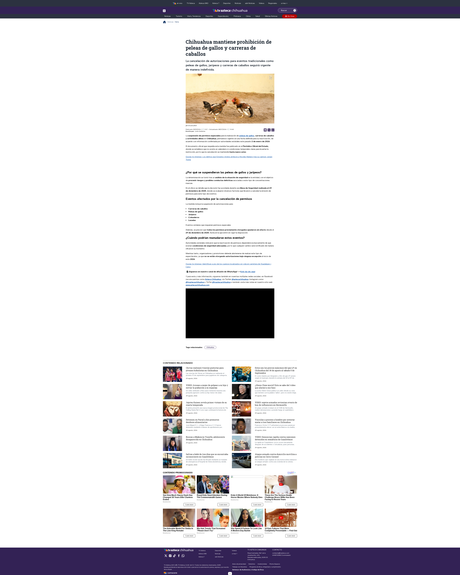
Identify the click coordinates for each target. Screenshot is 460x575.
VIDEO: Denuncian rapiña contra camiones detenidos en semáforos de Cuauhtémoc (275, 438)
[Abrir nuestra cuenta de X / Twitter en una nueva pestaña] (165, 555)
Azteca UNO (203, 3)
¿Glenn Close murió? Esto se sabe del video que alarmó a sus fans (275, 386)
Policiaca (237, 16)
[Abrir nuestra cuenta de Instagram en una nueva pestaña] (170, 555)
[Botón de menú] (164, 10)
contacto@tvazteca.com (280, 553)
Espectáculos (223, 16)
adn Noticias (250, 3)
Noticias (238, 3)
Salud (258, 16)
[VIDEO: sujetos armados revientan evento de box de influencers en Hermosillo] (241, 408)
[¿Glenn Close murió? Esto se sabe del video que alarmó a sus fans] (241, 391)
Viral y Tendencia (194, 16)
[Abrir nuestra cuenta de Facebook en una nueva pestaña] (178, 555)
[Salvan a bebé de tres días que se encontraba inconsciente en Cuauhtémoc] (172, 460)
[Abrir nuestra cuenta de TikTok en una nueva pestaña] (174, 555)
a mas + (284, 3)
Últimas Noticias (271, 16)
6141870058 (276, 555)
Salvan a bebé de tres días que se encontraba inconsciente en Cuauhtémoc (207, 455)
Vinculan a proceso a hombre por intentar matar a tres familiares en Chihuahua (275, 420)
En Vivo (291, 16)
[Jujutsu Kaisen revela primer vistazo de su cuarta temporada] (172, 408)
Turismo (179, 16)
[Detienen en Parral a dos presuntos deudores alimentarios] (172, 426)
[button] (230, 573)
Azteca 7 (215, 3)
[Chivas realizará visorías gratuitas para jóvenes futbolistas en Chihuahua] (172, 374)
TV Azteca (191, 3)
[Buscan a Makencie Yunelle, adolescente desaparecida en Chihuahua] (172, 443)
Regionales (272, 3)
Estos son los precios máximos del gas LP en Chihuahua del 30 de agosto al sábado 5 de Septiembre (276, 370)
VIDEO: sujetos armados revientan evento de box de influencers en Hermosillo (276, 403)
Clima (248, 16)
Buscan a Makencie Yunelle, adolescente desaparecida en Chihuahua (205, 438)
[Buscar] (294, 10)
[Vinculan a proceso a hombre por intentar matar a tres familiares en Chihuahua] (241, 426)
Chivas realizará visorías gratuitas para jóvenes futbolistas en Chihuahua (205, 369)
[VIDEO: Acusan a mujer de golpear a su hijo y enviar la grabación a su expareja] (172, 391)
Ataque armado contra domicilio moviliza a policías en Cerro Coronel (275, 455)
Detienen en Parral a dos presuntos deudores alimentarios (202, 420)
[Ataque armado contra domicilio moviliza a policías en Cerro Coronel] (241, 460)
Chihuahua (210, 347)
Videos (261, 3)
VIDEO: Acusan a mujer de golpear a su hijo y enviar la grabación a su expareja (207, 386)
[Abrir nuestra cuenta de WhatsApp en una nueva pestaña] (183, 555)
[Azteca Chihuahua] (230, 11)
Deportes (227, 3)
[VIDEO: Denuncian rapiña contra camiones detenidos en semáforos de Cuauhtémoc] (241, 443)
